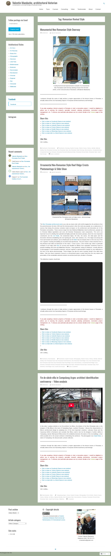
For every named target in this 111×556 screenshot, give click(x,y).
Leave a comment (54, 154)
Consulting (64, 9)
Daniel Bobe (97, 436)
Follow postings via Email (18, 20)
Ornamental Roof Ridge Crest (90, 362)
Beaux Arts (13, 53)
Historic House (83, 148)
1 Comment (71, 499)
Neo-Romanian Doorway (50, 150)
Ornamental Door (97, 150)
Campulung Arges (61, 495)
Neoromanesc (88, 150)
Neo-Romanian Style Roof (46, 362)
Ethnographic (14, 56)
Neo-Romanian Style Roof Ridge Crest (64, 362)
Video (73, 9)
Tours (48, 9)
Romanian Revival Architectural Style (66, 152)
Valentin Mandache (56, 33)
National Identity (58, 497)
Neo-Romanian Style (63, 150)
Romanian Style (93, 152)
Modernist (13, 67)
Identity (93, 148)
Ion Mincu (51, 497)
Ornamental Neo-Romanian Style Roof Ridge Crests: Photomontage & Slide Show (64, 167)
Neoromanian (51, 148)
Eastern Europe (74, 148)
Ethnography (77, 358)
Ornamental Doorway (45, 152)
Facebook (11, 99)
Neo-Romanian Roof (49, 360)
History (89, 148)
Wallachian (13, 86)
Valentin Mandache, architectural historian (34, 3)
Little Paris (13, 61)
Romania (54, 152)
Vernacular (13, 84)
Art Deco (12, 48)
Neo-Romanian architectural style (52, 224)
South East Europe (60, 366)
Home (41, 9)
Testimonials (82, 9)
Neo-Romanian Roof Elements (63, 360)
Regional (12, 78)
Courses (55, 9)
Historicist (13, 59)
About (91, 9)
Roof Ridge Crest (50, 366)
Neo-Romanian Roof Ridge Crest (80, 360)
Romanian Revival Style (82, 152)
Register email (14, 29)
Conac (68, 495)
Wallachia (61, 499)
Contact (98, 9)
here (58, 245)
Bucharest (45, 148)
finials (75, 239)
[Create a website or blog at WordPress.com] (55, 549)
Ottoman (12, 75)
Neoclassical (13, 72)
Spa (11, 81)
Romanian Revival (50, 364)
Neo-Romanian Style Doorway (76, 150)
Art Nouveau (13, 50)
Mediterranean (14, 64)
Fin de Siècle (90, 495)
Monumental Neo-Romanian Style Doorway (60, 29)
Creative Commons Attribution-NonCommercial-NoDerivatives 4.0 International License (53, 518)
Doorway (67, 148)
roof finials (56, 236)
